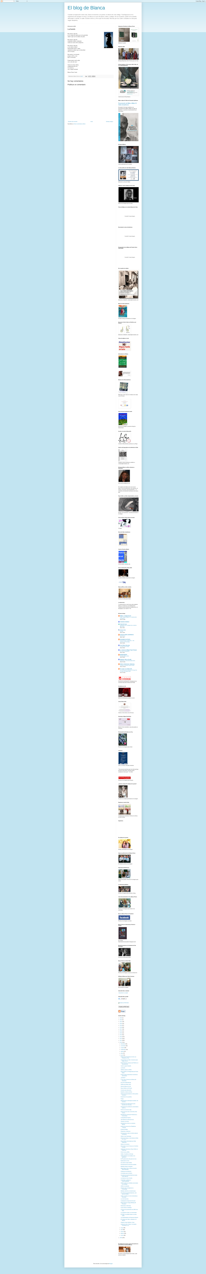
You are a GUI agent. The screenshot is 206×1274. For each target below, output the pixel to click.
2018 (121, 1027)
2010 (121, 1042)
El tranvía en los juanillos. (126, 1096)
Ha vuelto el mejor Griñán (126, 1162)
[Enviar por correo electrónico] (88, 76)
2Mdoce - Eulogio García (125, 615)
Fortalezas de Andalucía (126, 1171)
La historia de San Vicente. (126, 1178)
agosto (122, 1051)
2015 (121, 1032)
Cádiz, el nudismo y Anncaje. (127, 1154)
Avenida (121, 631)
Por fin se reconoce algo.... (126, 1109)
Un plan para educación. (126, 1090)
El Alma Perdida (124, 1129)
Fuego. (122, 1098)
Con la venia (123, 630)
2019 (121, 1025)
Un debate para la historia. (126, 1173)
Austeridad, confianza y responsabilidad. (126, 1180)
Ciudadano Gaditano (124, 621)
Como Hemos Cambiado (126, 1207)
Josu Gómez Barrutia (125, 645)
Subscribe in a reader (123, 992)
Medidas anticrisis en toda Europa (128, 1191)
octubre (122, 1047)
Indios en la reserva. (125, 1144)
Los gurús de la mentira (124, 646)
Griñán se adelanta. (125, 1186)
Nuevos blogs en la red (126, 1086)
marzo (122, 1231)
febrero (122, 1233)
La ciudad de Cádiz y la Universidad (129, 1212)
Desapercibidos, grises (124, 655)
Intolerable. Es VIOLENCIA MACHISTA (127, 660)
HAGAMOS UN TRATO (125, 639)
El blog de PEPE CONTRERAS (127, 634)
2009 (121, 1237)
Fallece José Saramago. (126, 1136)
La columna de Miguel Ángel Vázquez (128, 650)
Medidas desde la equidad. (127, 1166)
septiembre (123, 1049)
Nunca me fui (122, 635)
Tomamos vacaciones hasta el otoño (127, 665)
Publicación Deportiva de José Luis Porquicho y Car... (128, 1057)
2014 (121, 1034)
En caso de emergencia (124, 651)
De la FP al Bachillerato (126, 1082)
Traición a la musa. (125, 1121)
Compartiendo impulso (126, 1117)
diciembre (123, 1043)
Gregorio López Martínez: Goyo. (128, 1222)
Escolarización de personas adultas (128, 1164)
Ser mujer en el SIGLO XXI (126, 668)
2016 (121, 1031)
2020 (121, 1023)
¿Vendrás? (123, 1077)
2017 (121, 1029)
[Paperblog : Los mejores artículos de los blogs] (122, 583)
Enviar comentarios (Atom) (79, 123)
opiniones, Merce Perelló (125, 659)
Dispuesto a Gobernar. (126, 1131)
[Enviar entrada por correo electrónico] (86, 76)
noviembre (123, 1045)
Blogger (111, 1263)
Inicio (92, 121)
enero (122, 1235)
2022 (121, 1019)
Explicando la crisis (125, 1160)
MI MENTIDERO (123, 654)
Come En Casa (123, 624)
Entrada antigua (109, 121)
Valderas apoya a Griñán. (126, 1069)
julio (122, 1053)
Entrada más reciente (72, 121)
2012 (121, 1038)
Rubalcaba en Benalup (126, 1205)
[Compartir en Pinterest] (94, 76)
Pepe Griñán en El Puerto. (126, 1088)
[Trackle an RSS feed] (123, 1002)
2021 (121, 1021)
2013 (121, 1036)
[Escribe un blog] (90, 76)
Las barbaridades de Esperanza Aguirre (129, 1217)
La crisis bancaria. (125, 1199)
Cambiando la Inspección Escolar (128, 1200)
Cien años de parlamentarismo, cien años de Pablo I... (129, 1193)
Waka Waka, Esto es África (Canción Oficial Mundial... (129, 1169)
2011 (121, 1040)
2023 (121, 1017)
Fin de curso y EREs (125, 1152)
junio (122, 1055)
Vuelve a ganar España (126, 1066)
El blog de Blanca (86, 7)
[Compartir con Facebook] (93, 76)
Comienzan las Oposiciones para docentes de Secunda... (128, 1104)
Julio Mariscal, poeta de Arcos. (127, 1119)
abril (122, 1229)
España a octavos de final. (126, 1092)
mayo (122, 1227)
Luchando (123, 1067)
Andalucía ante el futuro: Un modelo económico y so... (128, 1225)
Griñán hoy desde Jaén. (126, 1084)
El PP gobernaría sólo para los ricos (128, 1158)
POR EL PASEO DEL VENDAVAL (127, 664)
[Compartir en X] (91, 76)
